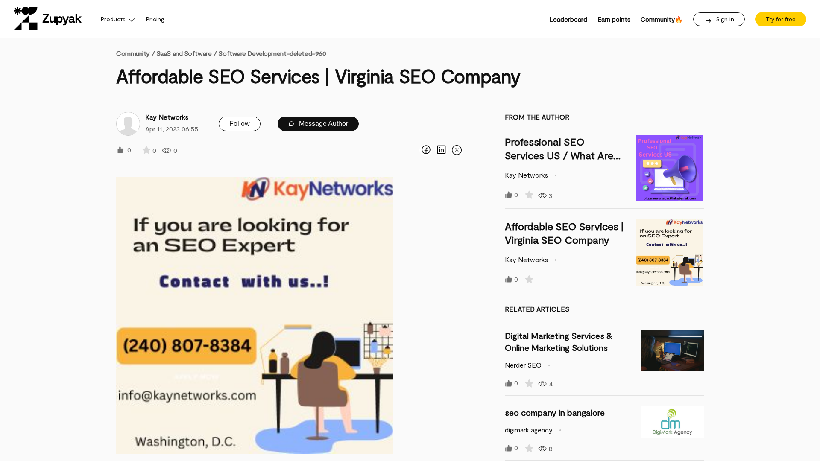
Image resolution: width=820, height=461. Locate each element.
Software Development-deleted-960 (272, 53)
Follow (239, 123)
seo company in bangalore (555, 412)
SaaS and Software (184, 53)
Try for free (781, 19)
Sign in (724, 19)
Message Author (322, 123)
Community (135, 53)
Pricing (155, 19)
